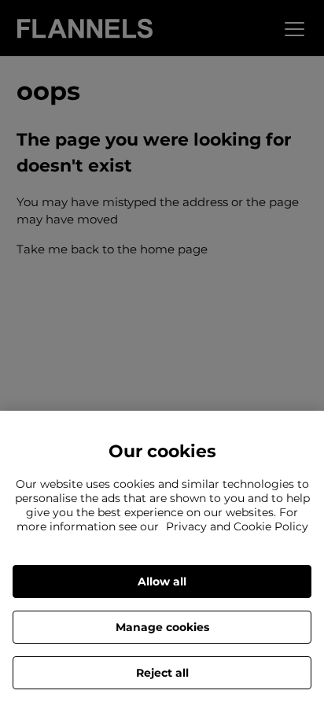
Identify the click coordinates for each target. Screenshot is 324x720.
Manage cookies (162, 627)
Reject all (162, 673)
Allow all (162, 581)
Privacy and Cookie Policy (237, 526)
